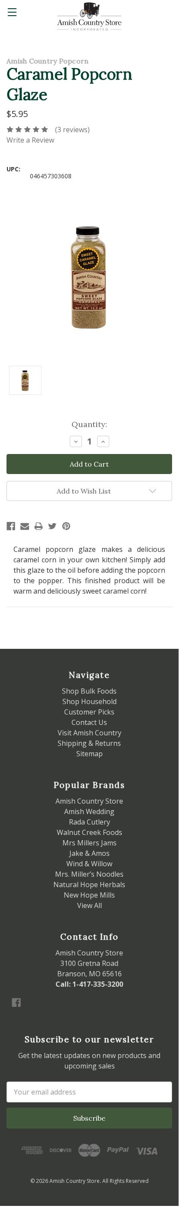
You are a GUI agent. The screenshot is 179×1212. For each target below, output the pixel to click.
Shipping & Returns (89, 743)
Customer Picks (89, 712)
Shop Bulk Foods (89, 691)
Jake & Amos (89, 853)
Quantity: (89, 424)
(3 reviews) (72, 129)
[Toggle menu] (12, 12)
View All (89, 905)
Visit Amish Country (89, 733)
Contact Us (89, 722)
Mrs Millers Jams (89, 843)
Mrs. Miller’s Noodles (89, 874)
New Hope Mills (89, 895)
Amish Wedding (89, 811)
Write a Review (30, 140)
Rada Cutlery (89, 822)
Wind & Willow (89, 863)
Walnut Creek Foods (89, 832)
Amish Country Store (89, 801)
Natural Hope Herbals (89, 884)
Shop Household (89, 701)
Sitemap (89, 753)
